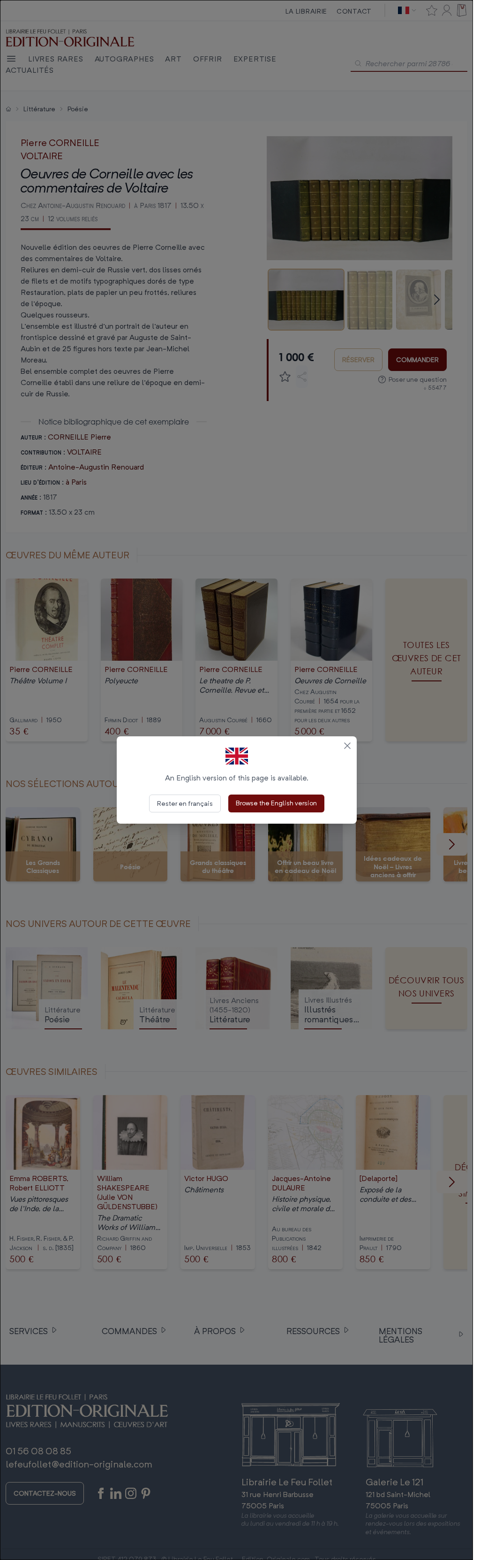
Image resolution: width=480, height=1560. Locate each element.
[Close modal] (347, 745)
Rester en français (185, 803)
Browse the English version (276, 803)
